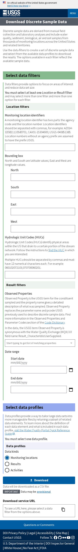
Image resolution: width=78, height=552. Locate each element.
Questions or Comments (39, 525)
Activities (17, 470)
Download (41, 480)
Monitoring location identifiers (25, 115)
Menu (73, 13)
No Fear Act (30, 548)
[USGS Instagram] (73, 539)
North (15, 170)
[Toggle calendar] (71, 370)
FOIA (43, 548)
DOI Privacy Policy (14, 533)
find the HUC (56, 250)
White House (12, 548)
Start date (17, 359)
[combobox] (40, 343)
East (13, 204)
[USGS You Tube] (68, 539)
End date (16, 378)
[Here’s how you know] (39, 4)
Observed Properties (18, 294)
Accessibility (45, 533)
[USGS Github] (60, 539)
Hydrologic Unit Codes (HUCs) (24, 237)
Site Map (61, 533)
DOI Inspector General (60, 543)
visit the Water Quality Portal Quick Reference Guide (37, 432)
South (15, 187)
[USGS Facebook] (55, 539)
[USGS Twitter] (51, 539)
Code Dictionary (55, 322)
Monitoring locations (24, 458)
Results (16, 464)
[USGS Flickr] (64, 539)
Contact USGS (12, 538)
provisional (44, 491)
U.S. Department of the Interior (23, 543)
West (14, 222)
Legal (31, 533)
